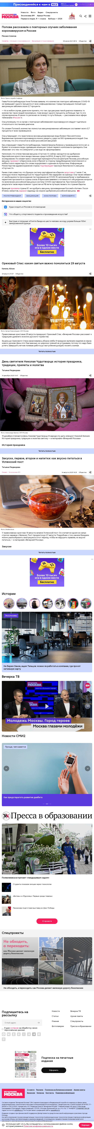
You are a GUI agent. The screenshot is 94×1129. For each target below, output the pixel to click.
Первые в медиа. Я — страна (33, 19)
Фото (33, 12)
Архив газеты (76, 1016)
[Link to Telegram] (29, 1034)
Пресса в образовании (80, 1026)
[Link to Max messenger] (4, 1034)
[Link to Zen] (19, 1034)
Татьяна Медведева (11, 370)
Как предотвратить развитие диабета (47, 768)
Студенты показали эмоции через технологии (32, 884)
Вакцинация (32, 196)
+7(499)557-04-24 (82, 1108)
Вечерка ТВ (10, 676)
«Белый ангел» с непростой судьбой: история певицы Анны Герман (35, 604)
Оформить (53, 1070)
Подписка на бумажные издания (58, 1090)
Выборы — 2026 (55, 19)
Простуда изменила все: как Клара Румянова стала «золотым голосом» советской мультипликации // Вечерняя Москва (47, 604)
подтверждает (47, 166)
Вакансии (31, 1093)
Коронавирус (68, 196)
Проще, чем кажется (15, 747)
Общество (83, 41)
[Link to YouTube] (24, 1034)
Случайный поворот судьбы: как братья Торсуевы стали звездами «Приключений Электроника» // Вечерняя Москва (60, 604)
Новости (24, 12)
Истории (9, 593)
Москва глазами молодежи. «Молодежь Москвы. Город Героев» (47, 706)
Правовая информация (65, 1093)
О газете (31, 1090)
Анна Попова (50, 196)
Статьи (55, 1016)
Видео (40, 12)
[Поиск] (81, 16)
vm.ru (75, 1106)
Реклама (39, 1090)
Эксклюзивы (11, 615)
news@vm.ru (55, 1110)
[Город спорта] (72, 16)
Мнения (55, 1021)
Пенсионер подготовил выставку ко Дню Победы (33, 908)
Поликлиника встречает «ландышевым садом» (25, 877)
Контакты (50, 1093)
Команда (40, 1093)
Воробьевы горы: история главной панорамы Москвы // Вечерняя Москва (22, 604)
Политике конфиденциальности (38, 1126)
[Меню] (90, 16)
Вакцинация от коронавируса (43, 41)
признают (14, 161)
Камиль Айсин (8, 268)
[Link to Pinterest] (4, 1039)
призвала (15, 188)
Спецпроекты (52, 12)
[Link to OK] (14, 1034)
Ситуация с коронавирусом (20, 41)
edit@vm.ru (18, 1110)
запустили (69, 172)
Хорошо (85, 1125)
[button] (88, 603)
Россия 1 (17, 117)
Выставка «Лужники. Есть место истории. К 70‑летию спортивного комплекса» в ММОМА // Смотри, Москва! (9, 604)
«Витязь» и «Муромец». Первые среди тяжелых (32, 896)
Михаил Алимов (9, 36)
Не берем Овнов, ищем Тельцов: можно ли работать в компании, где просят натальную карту (47, 637)
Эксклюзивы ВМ (28, 16)
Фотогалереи (58, 1026)
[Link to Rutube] (39, 1034)
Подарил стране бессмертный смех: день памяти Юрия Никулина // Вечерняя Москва (86, 604)
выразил (23, 191)
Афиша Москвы (43, 16)
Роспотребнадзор (12, 196)
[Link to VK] (9, 1034)
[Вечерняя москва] (13, 1093)
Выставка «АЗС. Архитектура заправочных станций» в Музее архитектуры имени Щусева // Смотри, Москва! (73, 604)
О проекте (47, 921)
